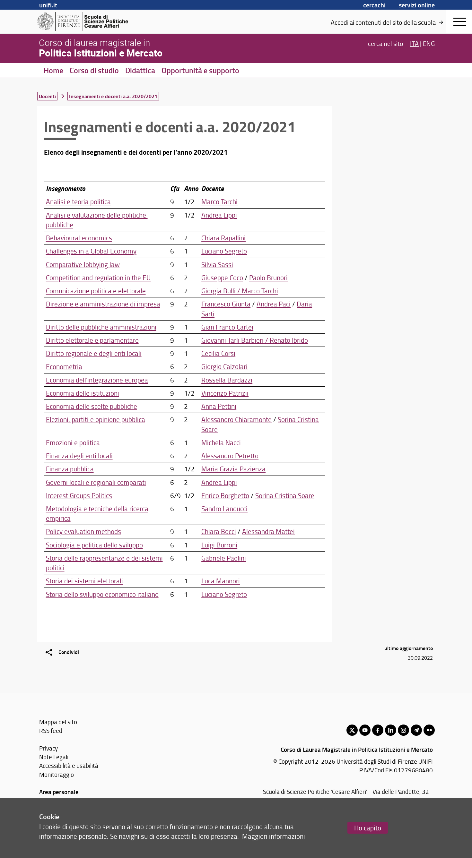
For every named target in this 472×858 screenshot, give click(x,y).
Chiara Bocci (218, 531)
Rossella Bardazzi (226, 379)
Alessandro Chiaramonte (236, 419)
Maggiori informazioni (273, 836)
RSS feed (50, 730)
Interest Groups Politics (79, 495)
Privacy (48, 748)
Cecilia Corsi (218, 353)
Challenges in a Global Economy (91, 250)
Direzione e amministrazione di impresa (103, 303)
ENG (429, 43)
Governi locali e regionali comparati (96, 482)
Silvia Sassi (217, 264)
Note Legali (53, 756)
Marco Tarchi (219, 201)
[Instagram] (403, 730)
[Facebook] (377, 730)
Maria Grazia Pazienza (233, 468)
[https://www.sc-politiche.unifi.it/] (86, 21)
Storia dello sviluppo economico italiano (102, 594)
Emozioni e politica (73, 442)
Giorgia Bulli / (221, 290)
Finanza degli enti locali (79, 455)
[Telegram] (416, 730)
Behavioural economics (79, 237)
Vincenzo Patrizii (225, 393)
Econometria (64, 366)
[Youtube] (365, 730)
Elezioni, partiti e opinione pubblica (95, 419)
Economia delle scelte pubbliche (91, 406)
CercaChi (374, 4)
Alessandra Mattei (268, 531)
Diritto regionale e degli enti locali (94, 353)
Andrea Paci (274, 303)
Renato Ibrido (289, 340)
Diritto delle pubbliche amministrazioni (101, 326)
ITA (414, 43)
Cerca (385, 43)
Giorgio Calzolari (224, 366)
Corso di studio (94, 70)
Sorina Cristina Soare (284, 495)
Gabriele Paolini (223, 557)
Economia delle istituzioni (82, 393)
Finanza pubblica (70, 468)
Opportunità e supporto (200, 70)
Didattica (140, 70)
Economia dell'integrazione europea (97, 379)
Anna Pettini (218, 406)
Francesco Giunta (225, 303)
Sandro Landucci (224, 508)
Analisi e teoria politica (78, 201)
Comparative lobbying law (83, 264)
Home (53, 70)
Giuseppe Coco (222, 277)
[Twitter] (352, 730)
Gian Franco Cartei (227, 326)
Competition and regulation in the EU (98, 277)
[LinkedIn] (390, 730)
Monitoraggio (56, 774)
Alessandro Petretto (229, 455)
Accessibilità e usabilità (68, 765)
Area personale (59, 791)
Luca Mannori (220, 580)
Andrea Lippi (219, 214)
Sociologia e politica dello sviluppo (94, 544)
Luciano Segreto (224, 250)
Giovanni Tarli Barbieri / (235, 340)
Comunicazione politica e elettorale (96, 290)
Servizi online (417, 4)
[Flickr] (429, 730)
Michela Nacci (221, 442)
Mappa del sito (58, 721)
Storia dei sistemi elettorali (84, 580)
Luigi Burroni (219, 544)
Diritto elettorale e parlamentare (92, 340)
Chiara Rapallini (223, 237)
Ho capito (367, 827)
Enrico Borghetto (225, 495)
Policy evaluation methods (83, 531)
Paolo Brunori (268, 277)
